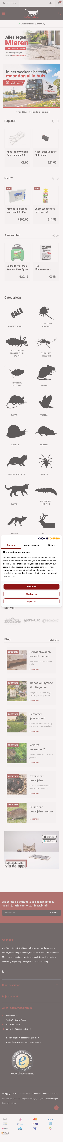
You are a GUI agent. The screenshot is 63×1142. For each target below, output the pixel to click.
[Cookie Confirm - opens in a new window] (49, 538)
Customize (31, 594)
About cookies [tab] (31, 545)
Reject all (31, 601)
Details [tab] (51, 545)
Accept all (31, 586)
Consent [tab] (11, 545)
